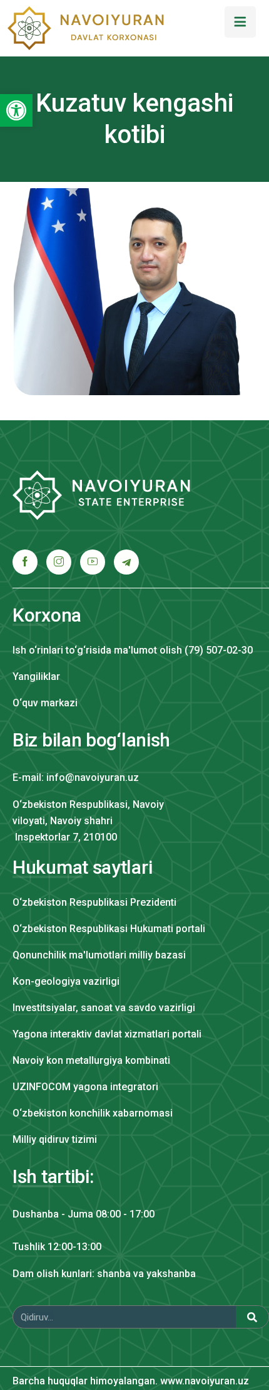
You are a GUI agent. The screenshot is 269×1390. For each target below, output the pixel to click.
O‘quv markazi (45, 703)
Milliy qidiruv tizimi (55, 1139)
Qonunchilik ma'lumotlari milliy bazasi (99, 955)
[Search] (252, 1317)
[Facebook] (25, 562)
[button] (16, 110)
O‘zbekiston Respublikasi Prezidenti (94, 902)
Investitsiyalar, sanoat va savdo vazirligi (104, 1008)
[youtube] (92, 562)
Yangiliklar (36, 676)
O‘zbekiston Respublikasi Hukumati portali (109, 929)
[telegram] (126, 562)
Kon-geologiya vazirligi (66, 981)
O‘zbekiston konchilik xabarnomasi (93, 1113)
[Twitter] (58, 562)
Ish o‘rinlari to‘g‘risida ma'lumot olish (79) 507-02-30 (133, 650)
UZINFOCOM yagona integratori (85, 1087)
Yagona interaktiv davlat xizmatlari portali (107, 1034)
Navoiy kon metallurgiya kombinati (91, 1060)
